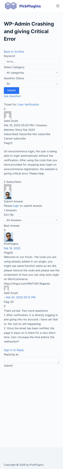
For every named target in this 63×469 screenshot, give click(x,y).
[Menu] (57, 5)
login (16, 205)
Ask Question (12, 96)
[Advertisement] (31, 403)
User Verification (28, 104)
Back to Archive (14, 51)
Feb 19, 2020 (12, 248)
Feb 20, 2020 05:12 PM (20, 297)
